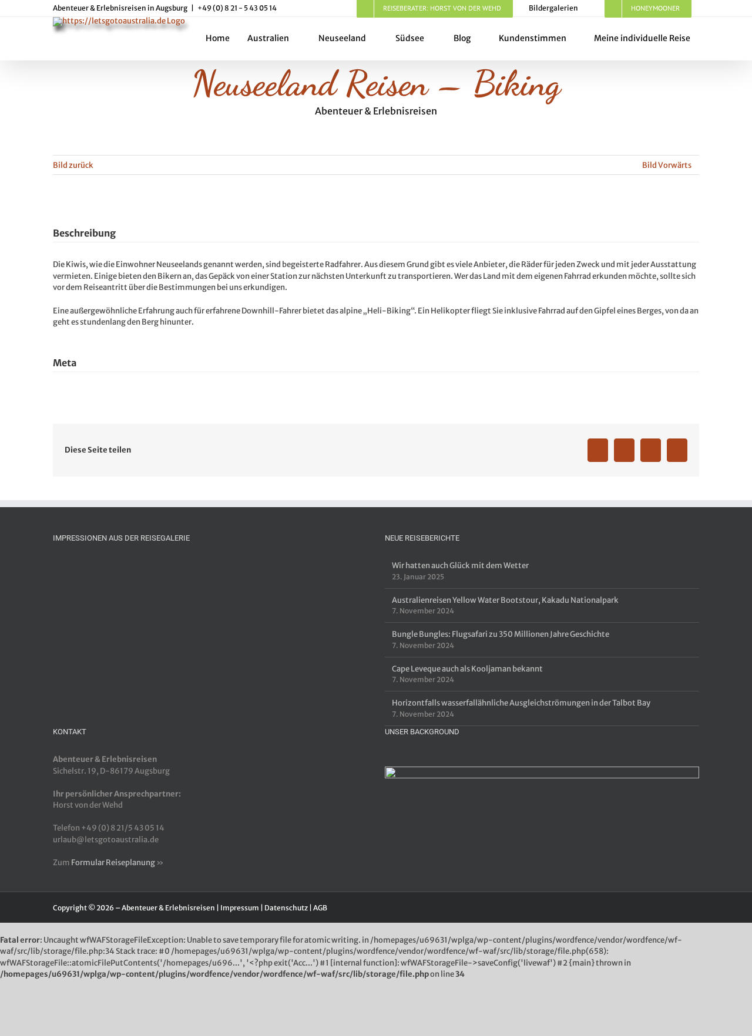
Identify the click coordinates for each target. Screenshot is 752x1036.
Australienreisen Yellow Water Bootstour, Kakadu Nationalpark (505, 600)
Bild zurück (73, 165)
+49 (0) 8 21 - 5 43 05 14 (237, 8)
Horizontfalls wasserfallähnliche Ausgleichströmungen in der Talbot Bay (521, 703)
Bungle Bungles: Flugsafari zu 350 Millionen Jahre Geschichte (500, 634)
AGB (320, 907)
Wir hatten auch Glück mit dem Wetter (460, 566)
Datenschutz (286, 907)
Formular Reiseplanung (113, 863)
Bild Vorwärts (666, 165)
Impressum (239, 907)
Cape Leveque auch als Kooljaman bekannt (467, 669)
